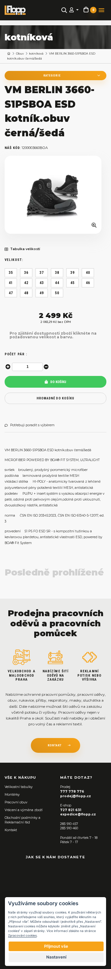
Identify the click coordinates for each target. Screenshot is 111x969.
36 (26, 272)
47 (11, 293)
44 (57, 283)
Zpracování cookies (22, 935)
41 (11, 283)
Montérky (12, 795)
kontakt (55, 745)
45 (72, 283)
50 (57, 293)
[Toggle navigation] (101, 10)
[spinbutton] (27, 367)
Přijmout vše (56, 946)
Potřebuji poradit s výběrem (32, 425)
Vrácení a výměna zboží (24, 810)
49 (41, 293)
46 (88, 283)
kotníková (36, 53)
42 (26, 283)
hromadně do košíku (55, 398)
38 (57, 272)
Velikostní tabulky (19, 787)
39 (72, 272)
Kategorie (52, 75)
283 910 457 (69, 824)
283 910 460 (69, 828)
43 (41, 283)
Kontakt (11, 830)
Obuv (20, 53)
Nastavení (56, 957)
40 (88, 272)
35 (11, 272)
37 (41, 272)
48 (26, 293)
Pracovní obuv (16, 802)
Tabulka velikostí (25, 249)
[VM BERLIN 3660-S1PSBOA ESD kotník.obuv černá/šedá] (53, 195)
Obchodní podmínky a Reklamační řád (22, 820)
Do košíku (57, 382)
